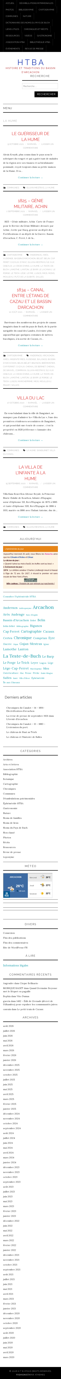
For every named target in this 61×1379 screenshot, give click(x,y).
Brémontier (48, 363)
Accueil (10, 3)
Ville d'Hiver (24, 678)
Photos (10, 9)
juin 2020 (8, 1342)
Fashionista (23, 1374)
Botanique (8, 779)
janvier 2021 (9, 1308)
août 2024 (8, 1133)
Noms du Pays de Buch (15, 827)
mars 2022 (8, 1240)
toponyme (8, 857)
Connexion (9, 933)
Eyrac (23, 262)
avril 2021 (8, 1293)
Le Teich (15, 273)
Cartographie (46, 9)
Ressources (13, 35)
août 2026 (8, 1026)
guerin (6, 1001)
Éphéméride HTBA (13, 803)
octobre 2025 (10, 1074)
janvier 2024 (9, 1162)
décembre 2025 (11, 1065)
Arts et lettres (11, 764)
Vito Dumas (23, 996)
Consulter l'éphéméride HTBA (19, 596)
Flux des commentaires (15, 942)
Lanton (24, 269)
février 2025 (9, 1103)
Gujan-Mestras (35, 187)
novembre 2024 (11, 1118)
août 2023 (8, 1186)
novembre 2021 (11, 1259)
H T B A (30, 62)
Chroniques (9, 788)
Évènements (13, 48)
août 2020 (8, 1332)
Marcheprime (25, 381)
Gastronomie (44, 35)
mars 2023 (8, 1206)
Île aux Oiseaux (11, 682)
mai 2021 (7, 1289)
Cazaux (14, 262)
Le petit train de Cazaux (30, 1009)
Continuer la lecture (30, 177)
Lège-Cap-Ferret (16, 668)
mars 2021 (8, 1298)
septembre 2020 (12, 1328)
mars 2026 (8, 1050)
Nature (27, 16)
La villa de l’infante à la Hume (30, 473)
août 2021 (8, 1274)
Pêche (36, 673)
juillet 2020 (9, 1337)
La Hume (49, 187)
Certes (7, 638)
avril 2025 (8, 1094)
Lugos (37, 273)
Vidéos (28, 35)
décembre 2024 (11, 1113)
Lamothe (15, 269)
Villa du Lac (30, 398)
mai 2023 (7, 1201)
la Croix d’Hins (21, 266)
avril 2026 (8, 1045)
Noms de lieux (10, 822)
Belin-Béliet (24, 363)
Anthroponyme (25, 608)
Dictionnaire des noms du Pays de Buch (28, 22)
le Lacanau (45, 269)
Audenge (8, 258)
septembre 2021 (11, 1269)
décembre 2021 (11, 1254)
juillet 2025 (9, 1079)
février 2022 (9, 1245)
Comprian (20, 370)
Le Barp (34, 269)
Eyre (51, 638)
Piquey (6, 385)
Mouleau (8, 277)
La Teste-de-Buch (22, 656)
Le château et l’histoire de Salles (24, 737)
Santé (15, 678)
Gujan (15, 644)
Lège (23, 273)
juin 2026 (8, 1035)
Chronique (23, 637)
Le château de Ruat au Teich (21, 732)
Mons (51, 273)
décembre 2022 (11, 1220)
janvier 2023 (9, 1216)
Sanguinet (43, 450)
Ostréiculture (11, 673)
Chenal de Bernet (36, 366)
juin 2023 (8, 1196)
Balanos (42, 359)
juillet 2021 (9, 1279)
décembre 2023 (11, 1167)
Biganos (36, 363)
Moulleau (45, 381)
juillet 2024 (9, 1138)
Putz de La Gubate (24, 277)
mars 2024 (8, 1157)
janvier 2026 (9, 1060)
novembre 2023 (11, 1172)
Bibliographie (26, 9)
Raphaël (32, 144)
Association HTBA (15, 42)
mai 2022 (7, 1230)
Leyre (30, 273)
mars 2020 (8, 1357)
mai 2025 (8, 1089)
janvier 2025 (9, 1108)
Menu (7, 108)
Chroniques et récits (36, 29)
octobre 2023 (10, 1177)
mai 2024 (8, 1147)
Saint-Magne (47, 673)
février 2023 (9, 1211)
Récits (6, 842)
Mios (44, 273)
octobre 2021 (10, 1264)
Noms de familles (12, 818)
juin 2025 (8, 1084)
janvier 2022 (9, 1250)
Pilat (22, 673)
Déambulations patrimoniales (36, 3)
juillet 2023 (9, 1191)
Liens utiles (12, 29)
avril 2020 (8, 1352)
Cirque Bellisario (29, 983)
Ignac (46, 644)
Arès (45, 255)
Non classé (9, 832)
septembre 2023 (11, 1181)
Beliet (40, 258)
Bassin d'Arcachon (25, 258)
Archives (8, 759)
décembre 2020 (11, 1313)
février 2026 (9, 1055)
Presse (28, 673)
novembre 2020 (11, 1318)
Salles (39, 277)
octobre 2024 (10, 1123)
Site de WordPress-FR (15, 947)
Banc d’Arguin (32, 615)
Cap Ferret (9, 366)
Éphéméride (38, 678)
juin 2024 (8, 1142)
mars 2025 (8, 1099)
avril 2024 (8, 1152)
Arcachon (48, 355)
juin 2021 (7, 1284)
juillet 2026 (9, 1030)
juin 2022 (8, 1225)
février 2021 (9, 1303)
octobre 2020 (10, 1323)
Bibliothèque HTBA (40, 42)
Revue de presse (34, 48)
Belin (47, 258)
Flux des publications (14, 937)
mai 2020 (8, 1347)
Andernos (36, 255)
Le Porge (44, 377)
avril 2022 (8, 1235)
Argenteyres (17, 359)
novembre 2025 (11, 1069)
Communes (12, 16)
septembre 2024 (12, 1128)
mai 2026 (8, 1040)
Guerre (7, 644)
